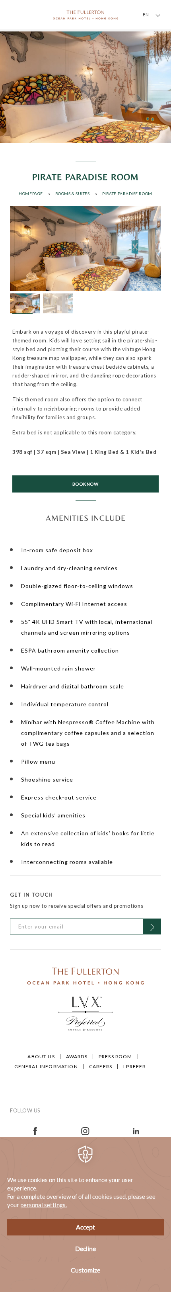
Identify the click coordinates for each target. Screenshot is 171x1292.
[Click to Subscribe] (152, 926)
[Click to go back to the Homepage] (85, 14)
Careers (100, 1066)
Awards (76, 1056)
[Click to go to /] (85, 975)
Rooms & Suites (72, 193)
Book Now (85, 484)
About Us (40, 1056)
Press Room (115, 1056)
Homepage (31, 193)
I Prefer (134, 1066)
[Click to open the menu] (15, 15)
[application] (85, 1214)
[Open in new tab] (35, 1130)
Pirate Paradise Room (127, 193)
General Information (46, 1066)
